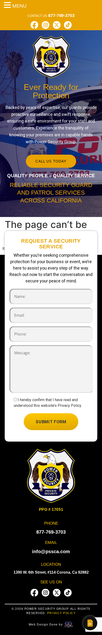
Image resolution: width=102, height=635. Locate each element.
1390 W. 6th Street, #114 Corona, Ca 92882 (51, 572)
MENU (19, 6)
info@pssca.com (51, 551)
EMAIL (51, 542)
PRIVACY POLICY (61, 613)
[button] (8, 5)
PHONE (51, 523)
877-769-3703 (51, 532)
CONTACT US (51, 16)
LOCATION (51, 564)
